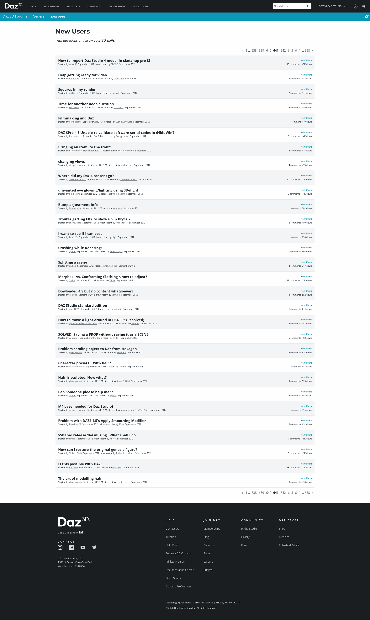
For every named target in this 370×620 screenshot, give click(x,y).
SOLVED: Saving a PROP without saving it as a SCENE (103, 334)
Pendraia (121, 352)
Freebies (284, 537)
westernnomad (76, 366)
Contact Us (172, 528)
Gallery (245, 537)
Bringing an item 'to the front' (84, 147)
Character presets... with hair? (84, 363)
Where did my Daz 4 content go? (86, 175)
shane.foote (75, 222)
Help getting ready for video (82, 75)
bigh (114, 237)
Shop (33, 6)
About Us (209, 545)
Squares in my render (77, 89)
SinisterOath (75, 453)
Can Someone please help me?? (85, 392)
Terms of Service (203, 602)
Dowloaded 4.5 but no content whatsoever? (95, 291)
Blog (206, 537)
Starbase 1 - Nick (77, 179)
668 (307, 50)
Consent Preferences (178, 586)
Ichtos (72, 438)
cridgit (116, 338)
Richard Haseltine (125, 150)
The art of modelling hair (80, 478)
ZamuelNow (75, 208)
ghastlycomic (75, 352)
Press (207, 553)
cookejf (73, 64)
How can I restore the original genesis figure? (97, 449)
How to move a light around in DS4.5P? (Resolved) (101, 320)
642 (283, 50)
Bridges (208, 570)
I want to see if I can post (80, 233)
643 (290, 50)
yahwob (73, 294)
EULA (237, 602)
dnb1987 (73, 467)
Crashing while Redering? (80, 247)
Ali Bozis (73, 93)
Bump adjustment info (78, 204)
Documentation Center (179, 570)
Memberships (117, 6)
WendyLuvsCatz (124, 121)
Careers (208, 561)
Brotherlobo (75, 150)
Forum (245, 545)
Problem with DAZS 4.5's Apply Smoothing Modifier (102, 420)
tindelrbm (74, 78)
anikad (72, 266)
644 (297, 50)
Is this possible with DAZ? (80, 464)
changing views (71, 161)
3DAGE (114, 64)
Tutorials (171, 537)
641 (275, 50)
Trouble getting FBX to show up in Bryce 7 (94, 219)
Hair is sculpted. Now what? (82, 377)
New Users (306, 60)
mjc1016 (119, 424)
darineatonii (75, 121)
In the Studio (249, 528)
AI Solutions (140, 6)
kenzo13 (73, 237)
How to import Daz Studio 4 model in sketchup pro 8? (104, 60)
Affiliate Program (175, 561)
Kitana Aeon (75, 136)
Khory (119, 208)
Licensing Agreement (178, 602)
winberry (73, 338)
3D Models (73, 6)
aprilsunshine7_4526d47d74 (83, 323)
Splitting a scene (72, 262)
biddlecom (74, 193)
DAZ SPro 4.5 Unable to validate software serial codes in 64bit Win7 (116, 132)
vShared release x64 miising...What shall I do (97, 435)
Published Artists (289, 545)
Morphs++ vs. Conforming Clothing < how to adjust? (102, 276)
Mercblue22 (75, 424)
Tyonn (72, 251)
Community (94, 6)
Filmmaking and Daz (76, 118)
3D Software (52, 6)
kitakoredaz (126, 165)
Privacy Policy (224, 602)
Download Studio (330, 6)
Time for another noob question (86, 104)
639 (261, 50)
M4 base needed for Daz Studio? (86, 406)
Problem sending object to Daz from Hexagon (97, 348)
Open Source (174, 578)
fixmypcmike (122, 136)
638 (254, 50)
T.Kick (72, 280)
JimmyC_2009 (123, 381)
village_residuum (77, 165)
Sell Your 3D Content (178, 553)
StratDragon (116, 251)
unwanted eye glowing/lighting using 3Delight (98, 190)
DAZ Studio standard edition (82, 305)
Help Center (173, 545)
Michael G (74, 107)
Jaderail (115, 93)
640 (268, 50)
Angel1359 (74, 309)
